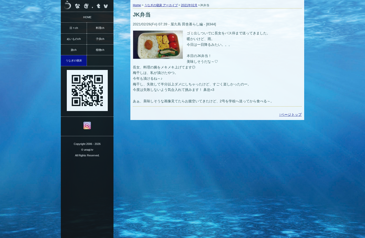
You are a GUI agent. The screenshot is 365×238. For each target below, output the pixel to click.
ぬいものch (74, 38)
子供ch (100, 38)
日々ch (74, 27)
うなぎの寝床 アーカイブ (161, 5)
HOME (87, 17)
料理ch (100, 27)
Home (137, 5)
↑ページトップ (290, 115)
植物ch (100, 49)
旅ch (73, 49)
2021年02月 (189, 5)
